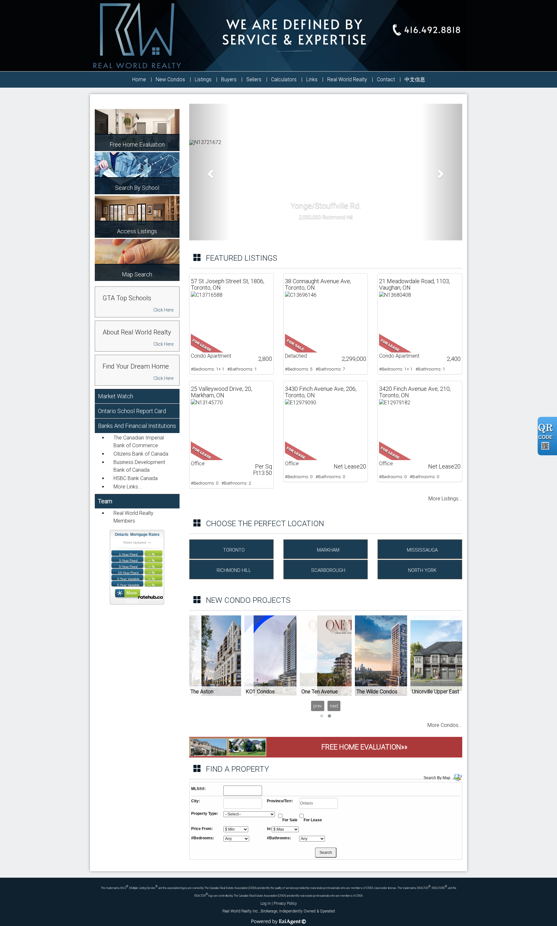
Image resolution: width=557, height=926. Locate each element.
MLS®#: (198, 788)
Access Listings (137, 230)
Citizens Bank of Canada (140, 454)
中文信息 (415, 79)
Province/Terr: (280, 801)
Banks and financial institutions (137, 425)
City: (195, 801)
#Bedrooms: (202, 838)
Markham (328, 550)
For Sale (290, 820)
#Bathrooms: (279, 838)
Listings (203, 79)
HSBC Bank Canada (135, 478)
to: (269, 828)
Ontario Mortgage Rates (137, 534)
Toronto (234, 550)
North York (422, 570)
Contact (386, 79)
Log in (265, 903)
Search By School (137, 187)
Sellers (253, 79)
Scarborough (328, 570)
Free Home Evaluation (137, 144)
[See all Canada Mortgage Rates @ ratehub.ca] (150, 597)
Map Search (137, 274)
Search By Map (437, 778)
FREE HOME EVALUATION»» (364, 747)
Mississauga (422, 550)
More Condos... (444, 725)
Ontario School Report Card (132, 411)
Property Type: (204, 813)
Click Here (163, 310)
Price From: (202, 828)
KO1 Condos (260, 692)
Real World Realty (347, 79)
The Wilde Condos (377, 692)
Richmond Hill (234, 570)
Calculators (284, 79)
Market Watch (115, 396)
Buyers (229, 79)
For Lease (313, 820)
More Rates (132, 594)
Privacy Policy (285, 903)
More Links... (127, 487)
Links (312, 79)
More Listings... (445, 499)
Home (139, 79)
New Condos (170, 79)
